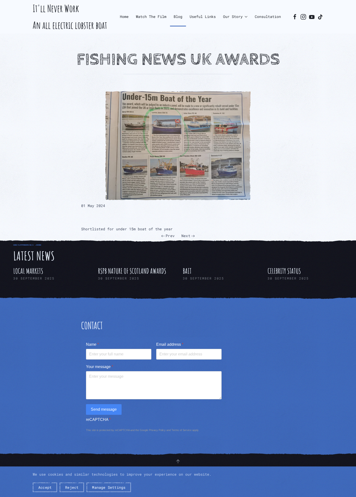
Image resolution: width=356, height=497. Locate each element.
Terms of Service (181, 430)
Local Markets (28, 270)
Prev (170, 235)
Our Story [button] (233, 16)
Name (92, 344)
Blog (178, 16)
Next (185, 235)
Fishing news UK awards (178, 60)
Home (124, 16)
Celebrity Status (284, 270)
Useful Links (203, 16)
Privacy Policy (157, 430)
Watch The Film (151, 16)
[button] (178, 145)
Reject (71, 487)
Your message (99, 367)
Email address (169, 344)
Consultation (268, 16)
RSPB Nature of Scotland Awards (132, 270)
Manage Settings (108, 487)
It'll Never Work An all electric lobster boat (70, 16)
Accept (45, 487)
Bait (187, 270)
